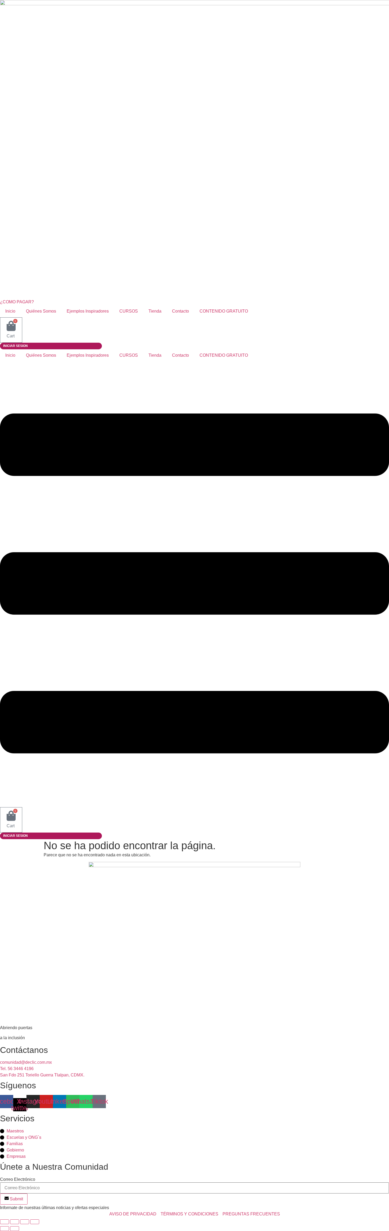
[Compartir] (24, 1221)
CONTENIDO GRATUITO (224, 311)
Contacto (180, 311)
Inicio (10, 311)
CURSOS (128, 311)
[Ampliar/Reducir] (4, 1221)
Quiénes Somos (41, 311)
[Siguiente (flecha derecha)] (14, 1228)
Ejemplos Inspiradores (88, 311)
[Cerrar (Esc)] (34, 1221)
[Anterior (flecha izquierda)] (4, 1228)
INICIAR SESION (15, 346)
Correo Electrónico (17, 1179)
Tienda (154, 311)
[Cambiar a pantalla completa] (14, 1221)
